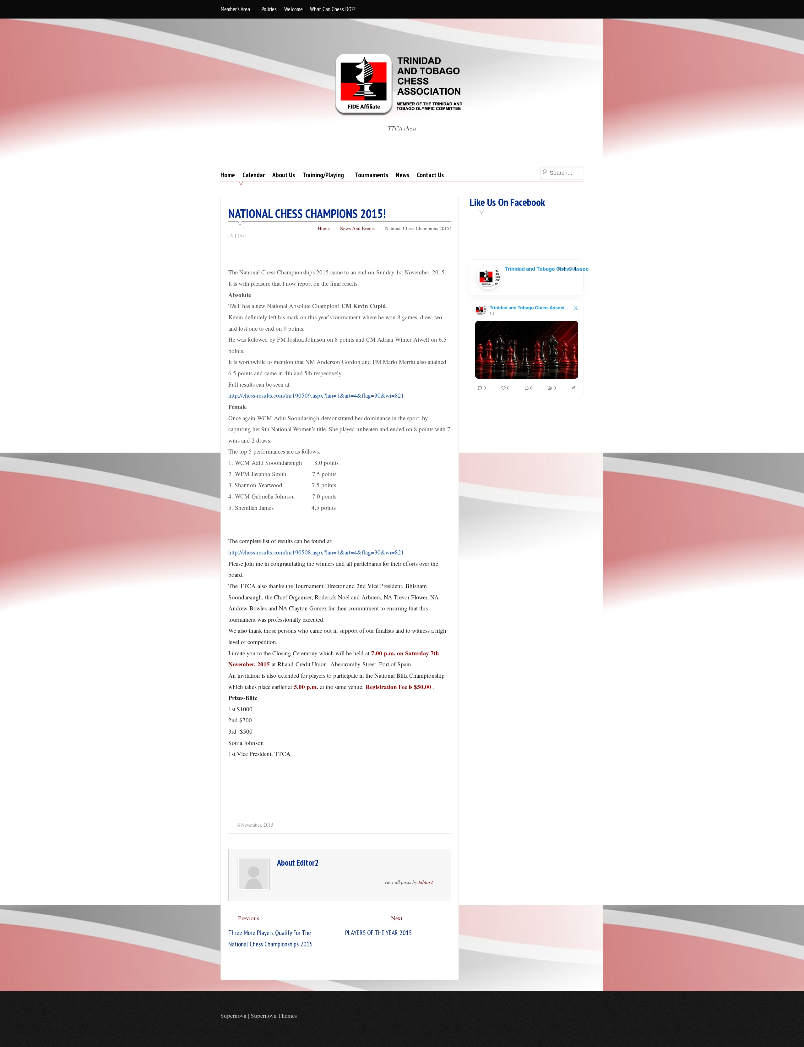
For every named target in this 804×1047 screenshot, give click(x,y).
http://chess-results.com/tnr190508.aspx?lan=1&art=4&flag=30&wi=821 (316, 552)
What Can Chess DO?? (332, 9)
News (402, 174)
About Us (283, 174)
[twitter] (579, 1016)
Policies (269, 9)
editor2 (307, 862)
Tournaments (371, 174)
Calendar (253, 174)
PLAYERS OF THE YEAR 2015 (378, 932)
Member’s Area (235, 9)
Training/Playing (323, 174)
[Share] (573, 388)
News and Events (357, 228)
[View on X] (575, 307)
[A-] (232, 236)
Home (227, 174)
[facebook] (566, 1016)
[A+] (242, 236)
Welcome (293, 9)
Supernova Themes (274, 1015)
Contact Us (430, 174)
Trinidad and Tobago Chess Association (553, 269)
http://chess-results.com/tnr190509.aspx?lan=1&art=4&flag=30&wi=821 (316, 395)
